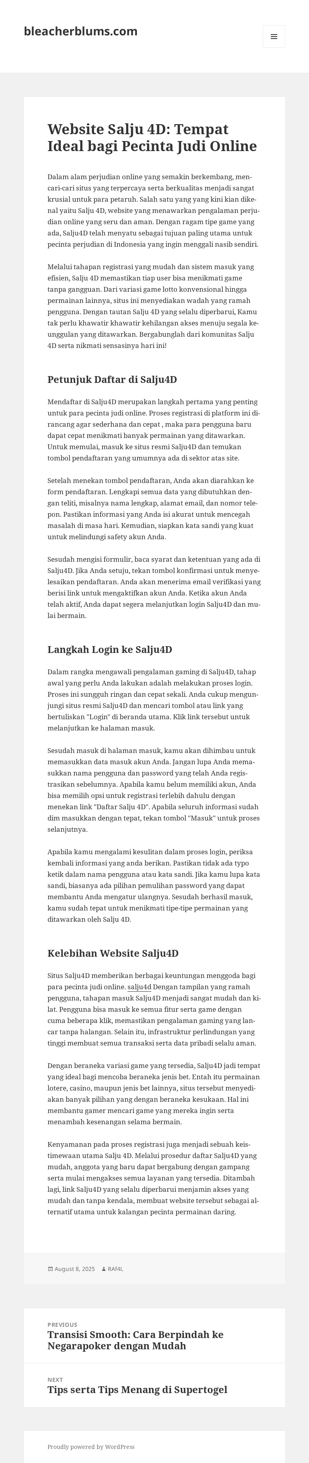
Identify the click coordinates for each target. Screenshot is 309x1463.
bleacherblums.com (81, 31)
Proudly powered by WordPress (90, 1447)
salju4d (139, 986)
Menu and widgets (274, 47)
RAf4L (115, 1269)
